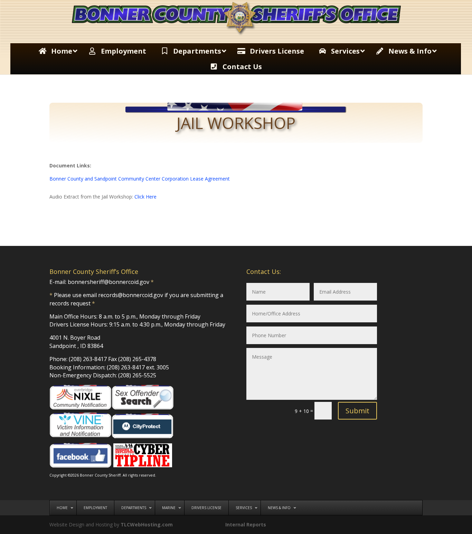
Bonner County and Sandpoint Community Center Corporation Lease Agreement (139, 178)
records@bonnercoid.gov (130, 295)
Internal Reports (245, 524)
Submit (357, 410)
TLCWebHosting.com (147, 524)
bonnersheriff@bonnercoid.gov (108, 282)
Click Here (145, 196)
